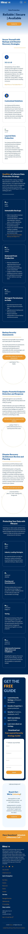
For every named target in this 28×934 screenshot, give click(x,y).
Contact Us (14, 24)
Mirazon (11, 925)
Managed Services (6, 898)
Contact (4, 891)
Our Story (4, 880)
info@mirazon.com (6, 873)
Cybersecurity (5, 901)
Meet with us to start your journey (13, 487)
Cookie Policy (6, 928)
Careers (4, 883)
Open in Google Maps (7, 917)
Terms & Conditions (20, 928)
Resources (5, 886)
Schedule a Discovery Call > (15, 836)
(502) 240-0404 (5, 870)
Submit (14, 772)
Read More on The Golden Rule (13, 84)
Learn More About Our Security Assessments (14, 357)
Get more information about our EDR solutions (14, 420)
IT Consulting (5, 904)
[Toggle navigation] (25, 2)
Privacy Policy (13, 928)
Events (4, 888)
